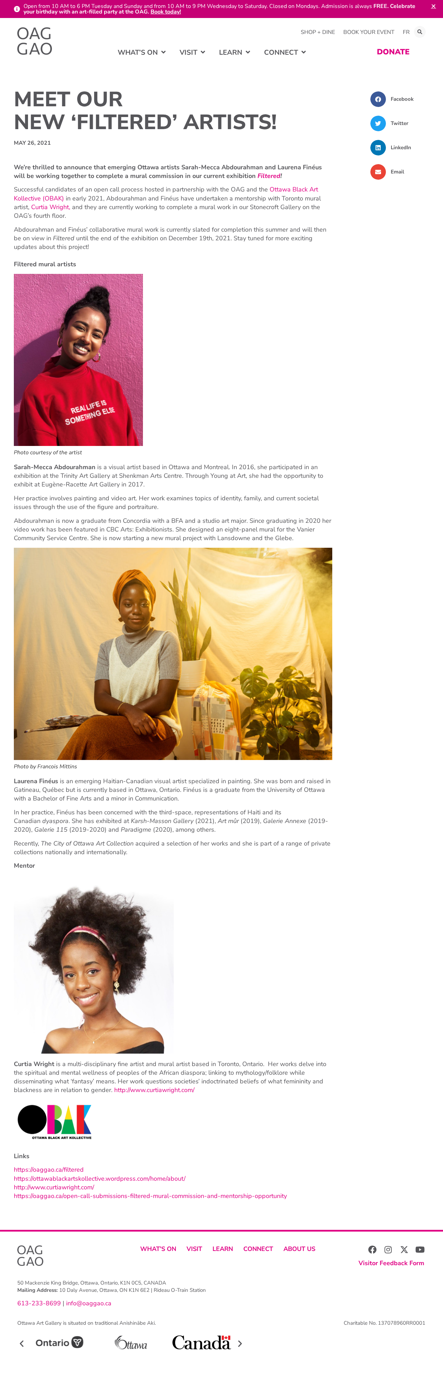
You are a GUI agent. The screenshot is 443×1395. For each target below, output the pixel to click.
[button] (420, 32)
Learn (223, 1248)
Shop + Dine (318, 32)
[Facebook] (372, 1249)
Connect (258, 1248)
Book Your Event (369, 32)
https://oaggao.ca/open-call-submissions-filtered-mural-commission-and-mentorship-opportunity (150, 1196)
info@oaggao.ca (87, 1303)
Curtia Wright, (50, 207)
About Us (299, 1248)
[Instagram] (388, 1249)
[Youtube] (420, 1249)
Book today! (166, 12)
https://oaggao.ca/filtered (49, 1169)
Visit (194, 1248)
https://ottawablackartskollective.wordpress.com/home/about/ (100, 1178)
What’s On (158, 1248)
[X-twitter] (404, 1249)
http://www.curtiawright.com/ (154, 1090)
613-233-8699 (39, 1303)
